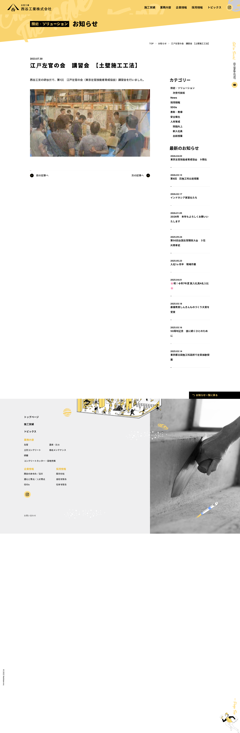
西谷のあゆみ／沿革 (33, 473)
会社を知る (61, 479)
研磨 (26, 455)
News (173, 97)
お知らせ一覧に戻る (207, 395)
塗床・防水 (54, 444)
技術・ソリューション (182, 88)
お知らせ (162, 43)
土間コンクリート (32, 450)
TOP (151, 43)
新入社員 (178, 131)
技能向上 (178, 126)
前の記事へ (42, 175)
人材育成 (175, 121)
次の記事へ (137, 175)
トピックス (30, 431)
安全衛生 (175, 116)
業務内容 (29, 439)
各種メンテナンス (57, 450)
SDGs (173, 107)
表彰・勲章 (176, 112)
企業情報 (29, 468)
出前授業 (178, 136)
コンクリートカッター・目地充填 (40, 461)
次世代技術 (179, 92)
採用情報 (175, 102)
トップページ (31, 417)
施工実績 (29, 424)
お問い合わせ (30, 515)
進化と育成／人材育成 (34, 479)
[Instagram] (229, 7)
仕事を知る (61, 484)
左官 (26, 444)
